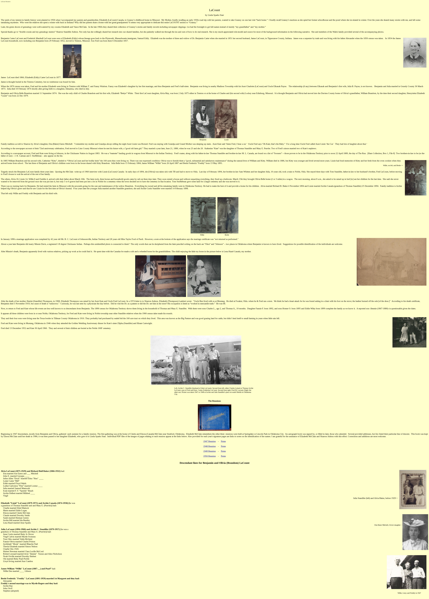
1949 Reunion (209, 451)
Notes (223, 441)
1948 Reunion (209, 446)
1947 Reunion (209, 441)
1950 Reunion (209, 456)
